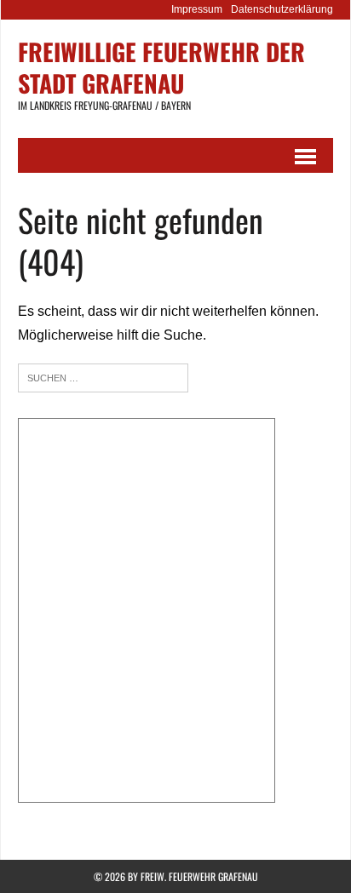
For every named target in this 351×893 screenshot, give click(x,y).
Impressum (196, 9)
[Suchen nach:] (103, 376)
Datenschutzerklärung (282, 9)
